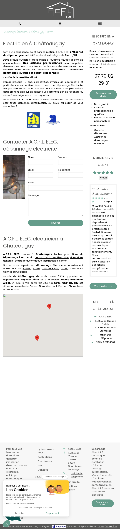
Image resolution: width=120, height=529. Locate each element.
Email (31, 169)
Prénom (62, 157)
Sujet (31, 182)
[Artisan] (53, 120)
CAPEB (101, 526)
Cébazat (21, 271)
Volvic (36, 268)
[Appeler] (20, 23)
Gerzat (27, 268)
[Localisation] (60, 23)
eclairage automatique (28, 260)
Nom (31, 157)
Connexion (111, 526)
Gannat (7, 271)
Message (33, 195)
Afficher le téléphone (106, 336)
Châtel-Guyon (50, 268)
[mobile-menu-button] (100, 23)
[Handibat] (33, 120)
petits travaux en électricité (52, 257)
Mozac (64, 268)
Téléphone (64, 169)
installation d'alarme (55, 260)
